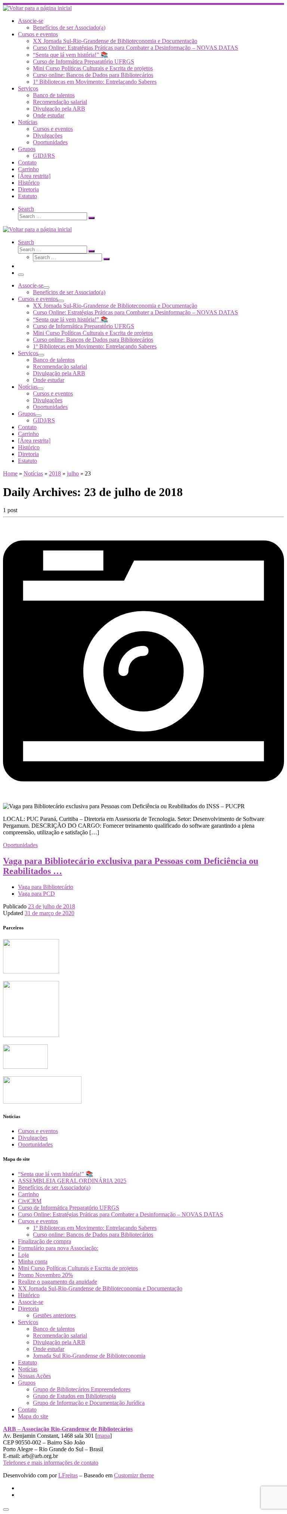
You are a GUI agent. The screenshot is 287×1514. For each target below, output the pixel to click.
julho (73, 473)
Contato (27, 1409)
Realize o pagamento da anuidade (57, 1281)
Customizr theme (134, 1475)
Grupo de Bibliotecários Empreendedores (81, 1389)
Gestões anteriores (54, 1315)
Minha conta (32, 1261)
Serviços (28, 1322)
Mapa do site (33, 1416)
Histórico (29, 1295)
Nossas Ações (34, 1376)
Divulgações (32, 1138)
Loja (23, 1255)
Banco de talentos (54, 1329)
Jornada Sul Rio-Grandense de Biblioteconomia (89, 1356)
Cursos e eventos (38, 1131)
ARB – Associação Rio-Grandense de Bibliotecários (68, 1429)
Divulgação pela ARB (59, 1342)
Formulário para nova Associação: (58, 1248)
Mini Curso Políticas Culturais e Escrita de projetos (78, 1268)
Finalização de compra (44, 1241)
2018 (55, 473)
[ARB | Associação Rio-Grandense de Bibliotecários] (37, 8)
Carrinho (28, 1194)
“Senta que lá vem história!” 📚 (55, 1174)
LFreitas (68, 1475)
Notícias (33, 473)
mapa (103, 1436)
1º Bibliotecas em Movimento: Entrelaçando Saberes (95, 1228)
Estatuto (27, 1362)
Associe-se (30, 1302)
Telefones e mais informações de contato (50, 1462)
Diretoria (28, 1308)
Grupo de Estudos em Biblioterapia (74, 1396)
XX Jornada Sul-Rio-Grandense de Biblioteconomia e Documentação (100, 1288)
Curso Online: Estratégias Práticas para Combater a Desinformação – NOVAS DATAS (120, 1214)
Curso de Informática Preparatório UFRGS (68, 1207)
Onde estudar (48, 1349)
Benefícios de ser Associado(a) (54, 1187)
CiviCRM (29, 1201)
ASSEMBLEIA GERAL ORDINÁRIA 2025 (72, 1181)
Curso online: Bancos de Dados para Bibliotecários (93, 1234)
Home (10, 473)
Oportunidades (35, 1144)
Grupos (27, 1382)
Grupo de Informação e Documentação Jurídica (89, 1403)
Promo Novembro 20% (45, 1275)
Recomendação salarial (60, 1335)
